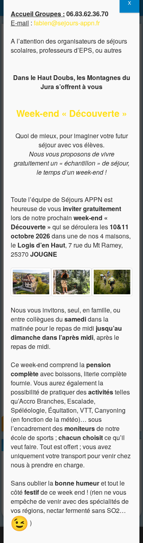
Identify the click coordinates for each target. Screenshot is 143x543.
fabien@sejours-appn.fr (67, 22)
